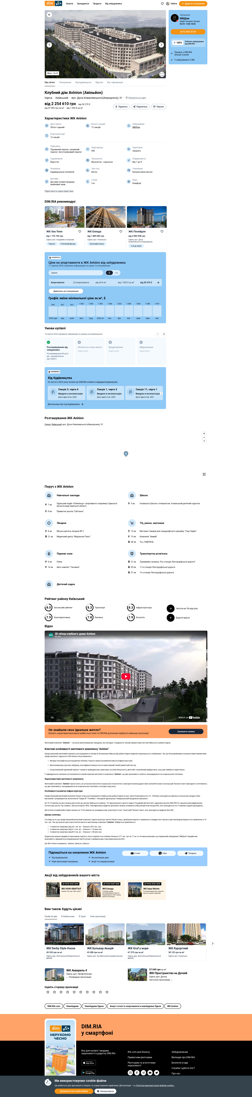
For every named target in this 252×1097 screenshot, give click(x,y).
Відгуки (99, 82)
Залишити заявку (186, 731)
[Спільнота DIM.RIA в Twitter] (156, 1072)
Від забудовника (113, 3)
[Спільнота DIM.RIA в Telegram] (143, 1072)
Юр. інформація (115, 82)
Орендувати (83, 3)
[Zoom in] (204, 433)
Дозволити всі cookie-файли (74, 1091)
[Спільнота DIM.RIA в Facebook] (137, 1072)
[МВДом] (175, 18)
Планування (65, 82)
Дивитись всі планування (65, 291)
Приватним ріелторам (140, 1057)
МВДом (136, 127)
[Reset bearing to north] (204, 441)
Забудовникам (180, 1052)
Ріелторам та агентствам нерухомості (141, 1064)
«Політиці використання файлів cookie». (155, 1085)
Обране (160, 106)
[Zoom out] (204, 437)
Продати (97, 3)
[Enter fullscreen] (204, 474)
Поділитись (142, 106)
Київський (62, 97)
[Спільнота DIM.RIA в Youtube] (150, 1072)
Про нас (176, 1073)
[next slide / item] (161, 45)
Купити (69, 3)
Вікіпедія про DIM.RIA (183, 1057)
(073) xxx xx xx (188, 31)
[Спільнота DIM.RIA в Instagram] (130, 1072)
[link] (65, 226)
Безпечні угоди (180, 1062)
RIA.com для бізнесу (139, 1052)
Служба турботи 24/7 (183, 1068)
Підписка (122, 106)
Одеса (48, 97)
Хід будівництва (83, 82)
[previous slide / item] (49, 45)
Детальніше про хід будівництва (64, 404)
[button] (49, 14)
